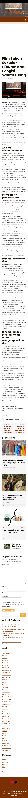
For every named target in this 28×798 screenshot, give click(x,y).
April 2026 (5, 660)
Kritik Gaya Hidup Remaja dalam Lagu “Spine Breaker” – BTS (14, 462)
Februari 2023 (6, 740)
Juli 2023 (4, 731)
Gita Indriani (21, 458)
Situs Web (5, 596)
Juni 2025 (4, 682)
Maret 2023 (5, 738)
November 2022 (6, 748)
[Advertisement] (14, 41)
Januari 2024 (5, 716)
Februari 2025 (6, 692)
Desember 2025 (6, 670)
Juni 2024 (4, 706)
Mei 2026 (4, 658)
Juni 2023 (4, 733)
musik (18, 203)
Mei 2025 (4, 684)
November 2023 (6, 721)
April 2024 (5, 709)
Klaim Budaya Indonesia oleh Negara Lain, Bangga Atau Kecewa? (13, 497)
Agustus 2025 (6, 677)
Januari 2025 (5, 694)
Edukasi (4, 759)
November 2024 (6, 699)
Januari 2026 (5, 667)
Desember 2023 (6, 719)
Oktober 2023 (6, 723)
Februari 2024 (6, 714)
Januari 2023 (5, 743)
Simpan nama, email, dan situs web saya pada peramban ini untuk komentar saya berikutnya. (13, 605)
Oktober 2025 (6, 672)
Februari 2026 (6, 665)
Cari (23, 614)
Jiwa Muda (5, 762)
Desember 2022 (6, 745)
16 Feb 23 (5, 458)
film (16, 419)
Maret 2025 (5, 689)
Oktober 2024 (6, 702)
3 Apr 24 (5, 492)
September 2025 (6, 675)
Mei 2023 (4, 736)
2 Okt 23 (5, 527)
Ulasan (4, 772)
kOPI (3, 767)
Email (4, 593)
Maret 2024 (5, 711)
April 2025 (5, 687)
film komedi (10, 373)
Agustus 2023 (6, 728)
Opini (7, 416)
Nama (4, 586)
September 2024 (6, 704)
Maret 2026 (5, 663)
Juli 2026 (4, 655)
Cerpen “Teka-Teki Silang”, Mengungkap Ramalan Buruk (8, 429)
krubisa (22, 492)
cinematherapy (10, 419)
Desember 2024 (6, 697)
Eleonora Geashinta (19, 79)
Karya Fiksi (5, 764)
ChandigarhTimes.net (20, 791)
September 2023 (6, 726)
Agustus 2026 (6, 653)
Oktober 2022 (6, 750)
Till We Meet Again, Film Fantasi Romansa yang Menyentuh (19, 429)
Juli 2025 (4, 680)
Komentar (5, 564)
